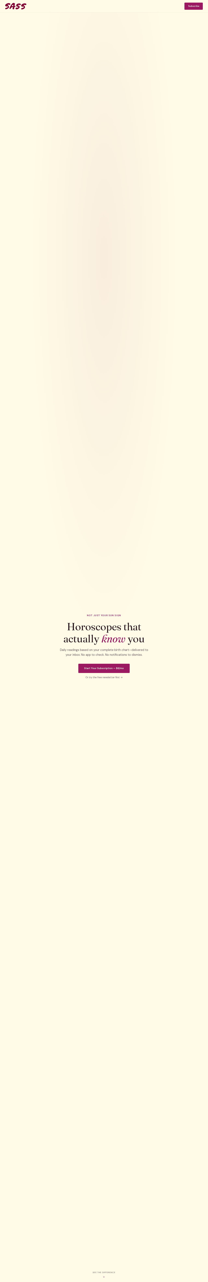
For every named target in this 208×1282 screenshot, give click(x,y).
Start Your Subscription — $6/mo (104, 668)
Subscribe (193, 6)
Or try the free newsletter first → (104, 677)
